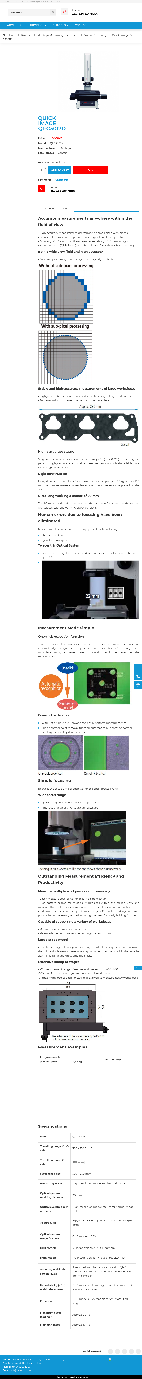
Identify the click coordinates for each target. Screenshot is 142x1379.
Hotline (76, 10)
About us (14, 25)
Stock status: (46, 152)
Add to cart (60, 170)
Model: (42, 143)
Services (59, 25)
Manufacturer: (47, 148)
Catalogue (62, 179)
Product (37, 25)
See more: (44, 179)
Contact (81, 25)
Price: (41, 138)
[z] (117, 1351)
